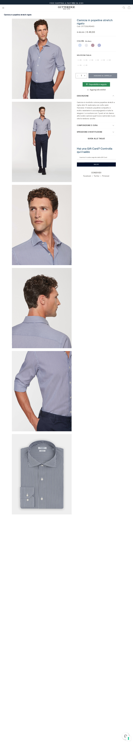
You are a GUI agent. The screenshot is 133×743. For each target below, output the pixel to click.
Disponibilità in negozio (98, 84)
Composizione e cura (87, 125)
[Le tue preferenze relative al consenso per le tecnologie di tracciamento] (128, 738)
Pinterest (105, 176)
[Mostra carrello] (129, 8)
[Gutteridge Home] (66, 7)
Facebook (87, 176)
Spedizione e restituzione (89, 132)
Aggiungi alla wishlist (98, 90)
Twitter (97, 176)
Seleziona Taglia (84, 55)
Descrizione (83, 96)
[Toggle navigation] (3, 8)
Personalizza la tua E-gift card (66, 2)
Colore (84, 41)
